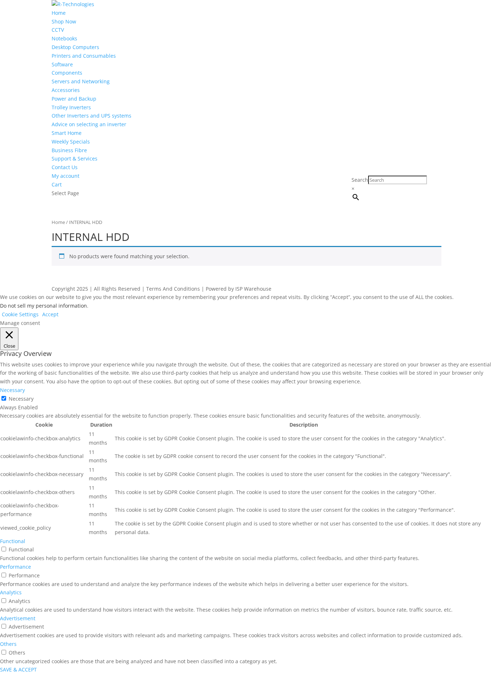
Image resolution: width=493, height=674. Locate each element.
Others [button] (8, 643)
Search (360, 179)
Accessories (66, 90)
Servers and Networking (81, 81)
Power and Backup (74, 98)
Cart (57, 184)
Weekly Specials (71, 141)
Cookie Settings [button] (20, 314)
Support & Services (74, 158)
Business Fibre (69, 150)
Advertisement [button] (17, 618)
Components (67, 72)
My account (65, 175)
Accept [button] (50, 314)
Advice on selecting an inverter (89, 124)
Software (62, 64)
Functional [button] (12, 541)
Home (59, 12)
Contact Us (65, 167)
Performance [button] (15, 566)
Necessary (21, 398)
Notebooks (64, 38)
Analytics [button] (11, 592)
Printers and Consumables (84, 55)
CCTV (58, 29)
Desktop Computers (75, 47)
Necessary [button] (12, 390)
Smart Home (67, 132)
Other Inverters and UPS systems (91, 115)
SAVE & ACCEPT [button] (18, 669)
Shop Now (64, 21)
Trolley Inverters (71, 107)
